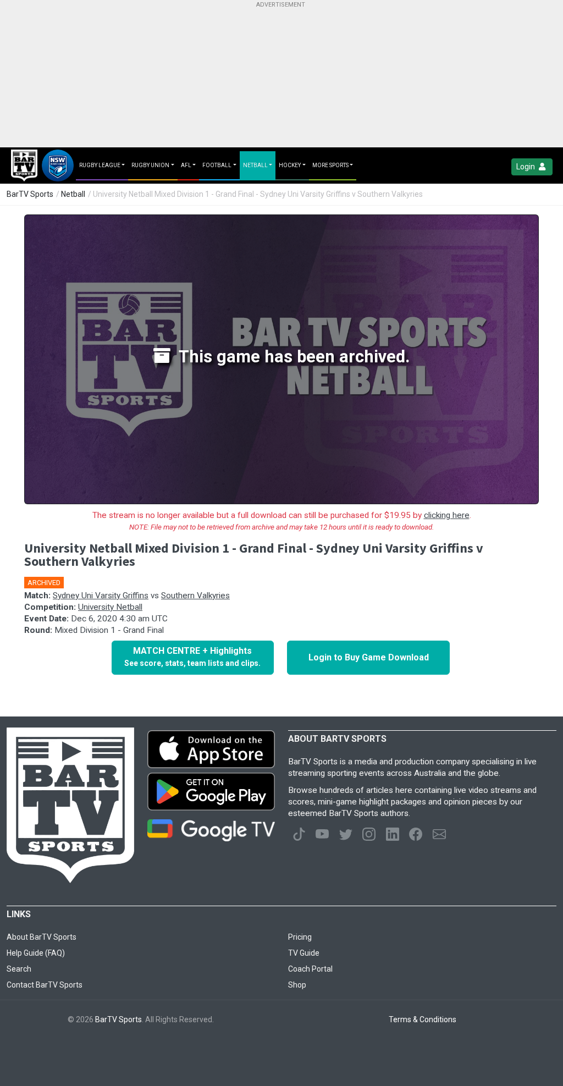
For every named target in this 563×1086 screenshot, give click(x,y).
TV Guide (303, 953)
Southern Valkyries (195, 595)
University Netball (110, 607)
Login (526, 166)
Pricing (300, 937)
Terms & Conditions (422, 1019)
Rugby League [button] (99, 165)
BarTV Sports (30, 194)
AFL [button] (186, 165)
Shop (297, 984)
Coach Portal (310, 968)
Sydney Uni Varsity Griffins (100, 595)
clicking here (447, 515)
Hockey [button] (290, 165)
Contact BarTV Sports (44, 984)
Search (19, 968)
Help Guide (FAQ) (36, 953)
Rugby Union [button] (150, 165)
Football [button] (216, 165)
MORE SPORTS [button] (330, 165)
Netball (73, 194)
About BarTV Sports (41, 937)
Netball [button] (255, 165)
